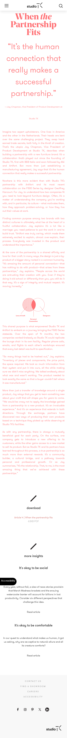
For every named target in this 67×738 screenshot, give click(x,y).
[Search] (61, 5)
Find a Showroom (33, 686)
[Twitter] (40, 709)
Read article (33, 612)
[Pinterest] (32, 709)
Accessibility (33, 696)
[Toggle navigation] (5, 5)
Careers (33, 691)
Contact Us (33, 681)
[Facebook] (18, 709)
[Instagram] (25, 709)
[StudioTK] (53, 728)
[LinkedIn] (47, 709)
